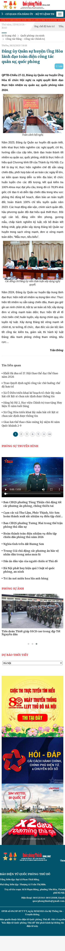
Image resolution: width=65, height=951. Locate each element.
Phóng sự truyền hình (20, 446)
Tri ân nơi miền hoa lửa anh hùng (25, 578)
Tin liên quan (11, 365)
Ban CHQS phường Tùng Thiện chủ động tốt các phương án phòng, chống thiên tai (32, 504)
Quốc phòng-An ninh (32, 35)
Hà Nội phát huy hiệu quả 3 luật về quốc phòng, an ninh (29, 570)
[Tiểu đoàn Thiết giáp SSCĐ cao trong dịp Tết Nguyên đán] (32, 611)
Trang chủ (10, 35)
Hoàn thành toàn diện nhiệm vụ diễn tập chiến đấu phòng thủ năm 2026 (30, 535)
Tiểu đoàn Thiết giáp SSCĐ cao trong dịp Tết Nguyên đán (31, 633)
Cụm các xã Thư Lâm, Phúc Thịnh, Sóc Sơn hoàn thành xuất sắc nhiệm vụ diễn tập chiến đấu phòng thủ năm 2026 (32, 514)
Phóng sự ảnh (13, 588)
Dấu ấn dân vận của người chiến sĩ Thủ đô (30, 561)
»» (49, 434)
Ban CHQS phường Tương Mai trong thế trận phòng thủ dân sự (33, 525)
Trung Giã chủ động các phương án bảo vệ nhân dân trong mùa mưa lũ (31, 552)
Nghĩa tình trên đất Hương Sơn (23, 544)
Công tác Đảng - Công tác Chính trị (25, 38)
